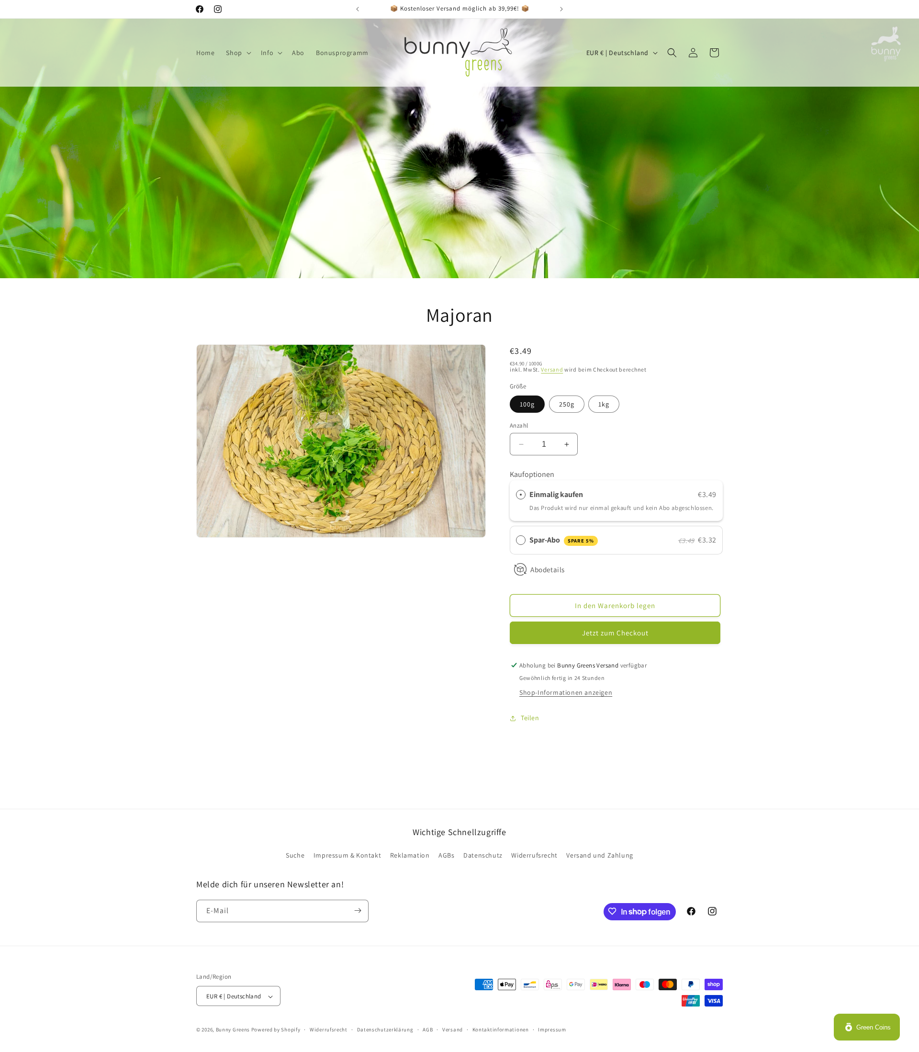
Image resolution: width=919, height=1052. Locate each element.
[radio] (521, 494)
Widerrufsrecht (534, 855)
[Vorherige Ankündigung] (357, 9)
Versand (552, 369)
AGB (428, 1029)
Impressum (552, 1029)
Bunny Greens (233, 1030)
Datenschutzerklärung (385, 1029)
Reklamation (410, 855)
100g (527, 404)
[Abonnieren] (357, 910)
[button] (237, 53)
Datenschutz (483, 855)
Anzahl (519, 425)
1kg (603, 404)
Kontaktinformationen (500, 1029)
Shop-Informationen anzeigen (565, 692)
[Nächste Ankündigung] (561, 9)
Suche (295, 855)
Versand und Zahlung (599, 855)
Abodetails (547, 569)
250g (566, 404)
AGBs (446, 855)
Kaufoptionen (532, 474)
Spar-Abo (561, 540)
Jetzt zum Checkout (615, 632)
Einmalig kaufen (556, 494)
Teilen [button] (530, 718)
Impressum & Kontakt (347, 855)
